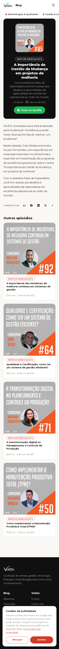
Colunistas (9, 604)
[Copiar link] (53, 206)
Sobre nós (37, 604)
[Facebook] (31, 206)
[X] (45, 206)
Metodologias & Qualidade (23, 14)
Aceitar (41, 639)
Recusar (17, 639)
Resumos (8, 599)
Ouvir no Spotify (31, 110)
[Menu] (53, 5)
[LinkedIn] (38, 206)
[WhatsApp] (24, 206)
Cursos (35, 599)
